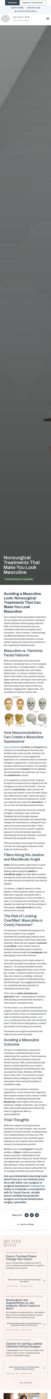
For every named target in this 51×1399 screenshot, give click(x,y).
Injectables (28, 579)
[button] (48, 18)
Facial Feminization (13, 579)
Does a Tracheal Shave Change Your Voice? (21, 1258)
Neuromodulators (12, 747)
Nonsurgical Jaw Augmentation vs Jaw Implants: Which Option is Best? (23, 1304)
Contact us (38, 1185)
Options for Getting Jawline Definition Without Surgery (24, 1345)
